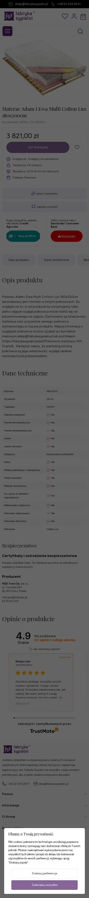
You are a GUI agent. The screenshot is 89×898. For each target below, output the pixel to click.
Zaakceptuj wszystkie (45, 884)
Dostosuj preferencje (44, 873)
